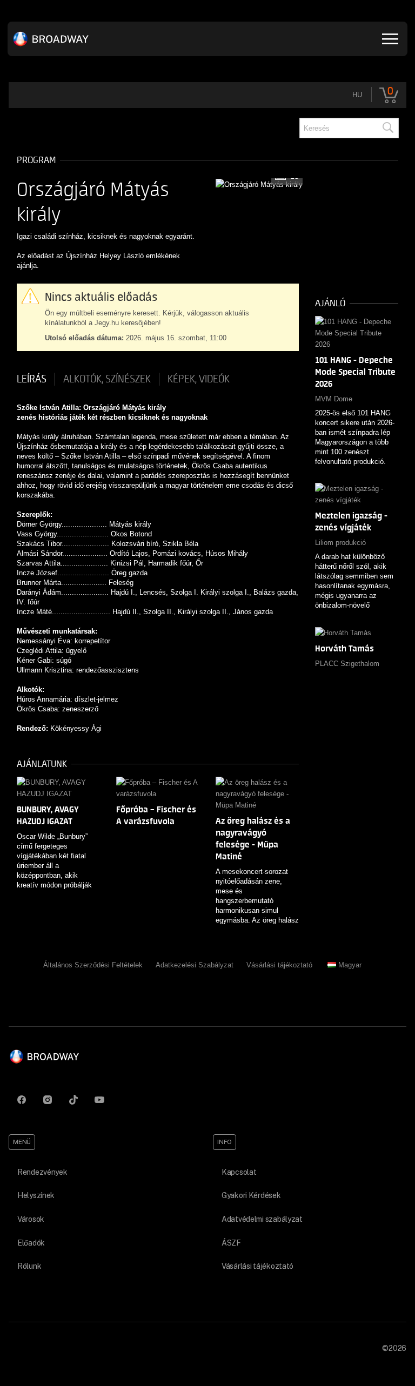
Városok (30, 1219)
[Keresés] (387, 128)
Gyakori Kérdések (251, 1195)
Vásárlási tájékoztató (279, 965)
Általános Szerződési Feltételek (93, 965)
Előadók (31, 1243)
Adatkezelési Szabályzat (194, 965)
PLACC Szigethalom (347, 664)
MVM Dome (333, 399)
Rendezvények (42, 1172)
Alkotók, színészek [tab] (107, 379)
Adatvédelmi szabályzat (262, 1219)
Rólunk (29, 1266)
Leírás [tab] (31, 379)
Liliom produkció (340, 543)
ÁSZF (231, 1243)
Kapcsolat (239, 1172)
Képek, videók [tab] (199, 379)
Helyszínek (36, 1195)
